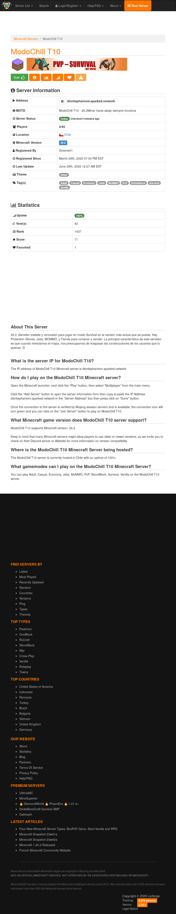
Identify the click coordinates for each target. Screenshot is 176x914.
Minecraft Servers (26, 39)
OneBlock (25, 634)
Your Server (139, 5)
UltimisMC (26, 793)
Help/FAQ (95, 5)
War (22, 650)
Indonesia (26, 692)
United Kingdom (30, 724)
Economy (89, 183)
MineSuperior (28, 798)
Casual (75, 183)
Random (25, 587)
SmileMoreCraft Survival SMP (39, 809)
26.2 (63, 143)
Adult (64, 183)
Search (44, 5)
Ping (22, 603)
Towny (23, 672)
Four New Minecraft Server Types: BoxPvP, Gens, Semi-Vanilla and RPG (68, 829)
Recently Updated (31, 582)
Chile (67, 134)
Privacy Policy (28, 773)
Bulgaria (24, 713)
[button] (62, 101)
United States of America (36, 686)
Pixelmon (25, 629)
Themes (24, 614)
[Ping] (57, 77)
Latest (23, 571)
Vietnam (24, 719)
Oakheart (25, 814)
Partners (25, 762)
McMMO (113, 183)
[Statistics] (46, 77)
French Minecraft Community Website (45, 850)
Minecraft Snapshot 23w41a (38, 834)
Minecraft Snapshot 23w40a (38, 839)
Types (23, 609)
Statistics (25, 751)
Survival (154, 183)
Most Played (27, 577)
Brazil (23, 708)
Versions (25, 598)
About (114, 5)
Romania (25, 697)
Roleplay (25, 666)
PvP (124, 183)
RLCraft (24, 640)
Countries (25, 593)
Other (64, 175)
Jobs (102, 183)
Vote (17, 77)
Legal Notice (130, 908)
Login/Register (68, 5)
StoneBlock (138, 183)
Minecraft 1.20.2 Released (37, 845)
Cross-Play (26, 656)
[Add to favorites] (69, 77)
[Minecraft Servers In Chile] (61, 134)
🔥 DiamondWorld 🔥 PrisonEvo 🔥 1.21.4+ (49, 803)
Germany (25, 729)
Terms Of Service (31, 767)
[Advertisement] (88, 24)
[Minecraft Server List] (6, 5)
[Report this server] (81, 77)
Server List (23, 5)
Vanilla (64, 187)
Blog (22, 757)
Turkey (24, 702)
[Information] (34, 77)
